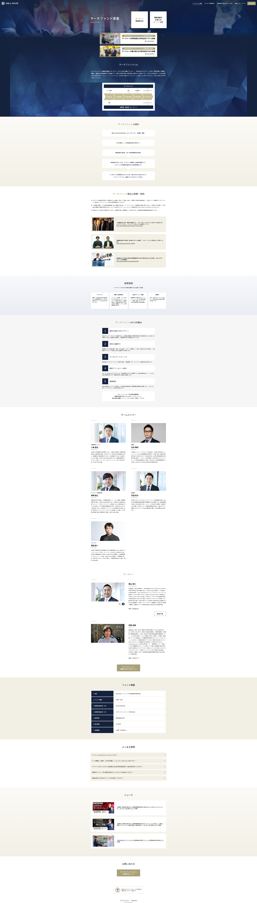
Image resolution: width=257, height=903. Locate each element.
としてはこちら (128, 668)
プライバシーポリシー (124, 900)
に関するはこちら (128, 873)
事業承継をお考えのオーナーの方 (224, 3)
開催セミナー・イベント (240, 3)
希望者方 (140, 19)
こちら (110, 757)
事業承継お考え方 (158, 19)
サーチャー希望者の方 (210, 3)
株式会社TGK (136, 608)
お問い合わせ (251, 3)
